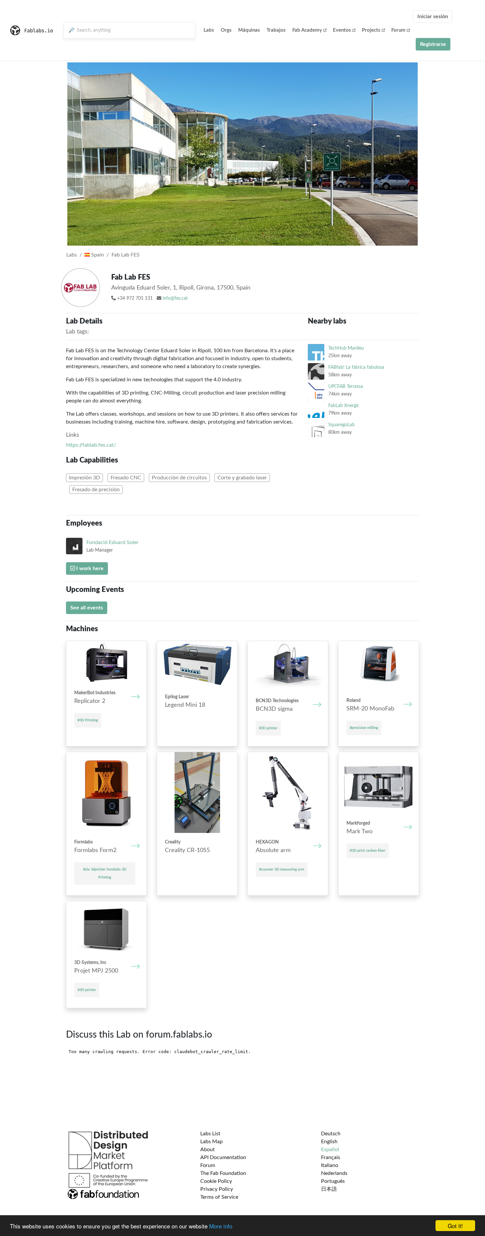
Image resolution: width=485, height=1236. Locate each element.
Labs (209, 30)
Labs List (210, 1133)
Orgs (226, 30)
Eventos (342, 30)
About (207, 1149)
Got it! (455, 1225)
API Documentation (223, 1157)
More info (220, 1226)
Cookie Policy (216, 1181)
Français (330, 1157)
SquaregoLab (341, 424)
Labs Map (211, 1141)
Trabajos (276, 30)
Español (330, 1149)
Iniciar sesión (432, 16)
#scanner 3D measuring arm (281, 869)
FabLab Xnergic (343, 405)
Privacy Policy (216, 1189)
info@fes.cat (175, 298)
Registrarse (433, 44)
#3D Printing (88, 720)
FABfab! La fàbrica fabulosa (356, 367)
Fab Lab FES (126, 255)
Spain (97, 255)
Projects (371, 30)
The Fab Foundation (223, 1173)
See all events (86, 607)
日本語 (329, 1189)
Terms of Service (219, 1197)
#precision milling (364, 728)
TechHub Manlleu (346, 348)
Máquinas (249, 30)
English (329, 1141)
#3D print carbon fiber (367, 850)
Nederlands (334, 1173)
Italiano (329, 1165)
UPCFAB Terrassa (345, 386)
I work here (89, 568)
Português (333, 1181)
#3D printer (268, 728)
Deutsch (330, 1133)
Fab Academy (307, 30)
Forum (398, 30)
